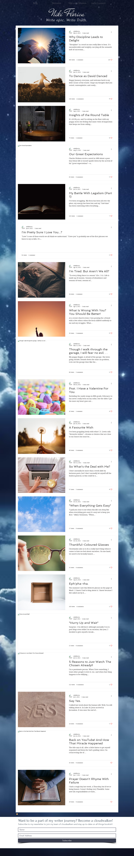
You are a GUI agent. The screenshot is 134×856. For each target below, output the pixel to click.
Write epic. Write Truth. (66, 20)
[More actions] (112, 32)
